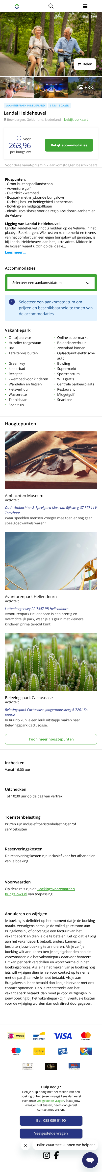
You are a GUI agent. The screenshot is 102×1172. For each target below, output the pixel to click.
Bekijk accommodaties (69, 145)
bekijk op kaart (76, 119)
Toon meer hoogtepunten (51, 739)
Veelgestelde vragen (51, 1133)
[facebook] (56, 1155)
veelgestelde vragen (50, 1101)
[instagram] (46, 1155)
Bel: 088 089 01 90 (51, 1120)
